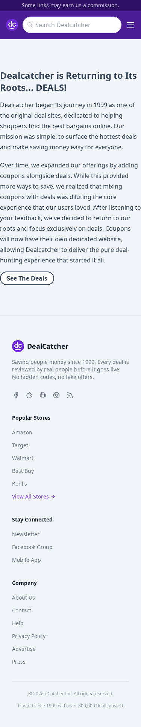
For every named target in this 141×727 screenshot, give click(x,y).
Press (19, 661)
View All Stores (30, 496)
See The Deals (27, 278)
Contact (21, 610)
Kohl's (19, 483)
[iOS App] (29, 394)
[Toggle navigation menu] (130, 24)
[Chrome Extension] (56, 394)
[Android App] (43, 394)
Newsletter (25, 534)
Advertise (24, 648)
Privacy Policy (28, 636)
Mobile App (26, 559)
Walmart (22, 458)
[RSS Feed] (70, 394)
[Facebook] (16, 394)
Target (20, 445)
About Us (23, 597)
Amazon (22, 432)
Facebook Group (32, 547)
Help (18, 623)
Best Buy (23, 470)
